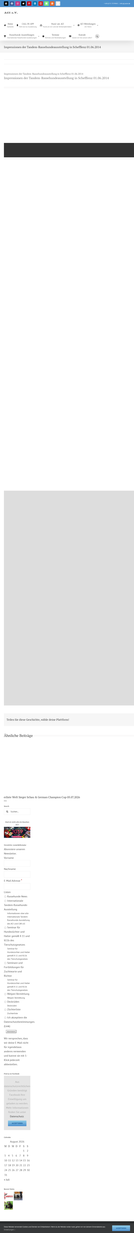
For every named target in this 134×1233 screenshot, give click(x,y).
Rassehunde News (17, 896)
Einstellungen (9, 1230)
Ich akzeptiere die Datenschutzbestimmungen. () (19, 1022)
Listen (7, 892)
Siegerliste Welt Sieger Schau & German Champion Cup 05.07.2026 (44, 797)
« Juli (7, 1179)
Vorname (9, 858)
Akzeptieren (17, 1123)
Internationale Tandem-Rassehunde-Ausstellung (17, 912)
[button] (97, 36)
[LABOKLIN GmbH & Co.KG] (8, 1196)
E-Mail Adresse (13, 880)
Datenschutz (17, 1116)
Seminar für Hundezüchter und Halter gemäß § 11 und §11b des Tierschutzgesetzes (17, 943)
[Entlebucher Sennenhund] (8, 1205)
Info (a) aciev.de (125, 3)
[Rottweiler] (18, 1196)
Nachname (10, 869)
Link (7, 1026)
